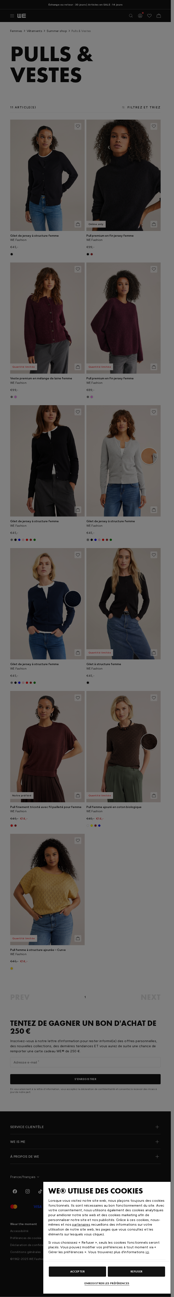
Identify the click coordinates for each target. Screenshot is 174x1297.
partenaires (81, 1224)
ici (147, 1252)
